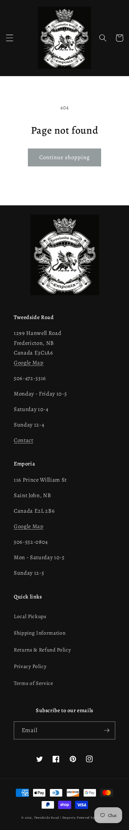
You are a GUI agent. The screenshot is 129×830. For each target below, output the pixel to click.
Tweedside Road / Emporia (55, 818)
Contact (23, 440)
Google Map (29, 363)
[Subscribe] (106, 730)
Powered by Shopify (92, 818)
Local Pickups (30, 616)
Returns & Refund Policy (42, 649)
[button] (9, 38)
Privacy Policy (30, 666)
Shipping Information (39, 632)
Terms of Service (33, 683)
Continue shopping (64, 157)
